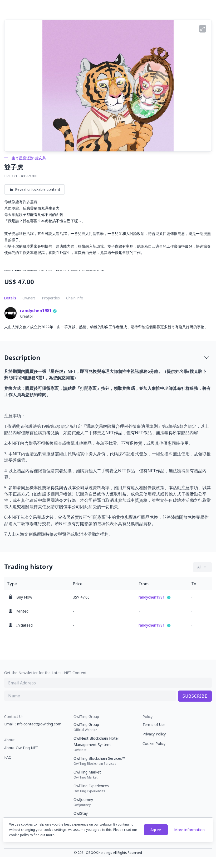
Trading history (28, 566)
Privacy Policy (154, 733)
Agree (155, 829)
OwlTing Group (86, 727)
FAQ (8, 757)
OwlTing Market (87, 775)
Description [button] (22, 357)
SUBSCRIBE (195, 696)
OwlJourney (83, 802)
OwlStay (80, 816)
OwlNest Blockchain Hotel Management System (96, 744)
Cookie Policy (154, 743)
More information (189, 829)
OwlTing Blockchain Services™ (99, 761)
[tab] (108, 357)
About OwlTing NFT (21, 747)
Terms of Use (154, 724)
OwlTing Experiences (91, 788)
